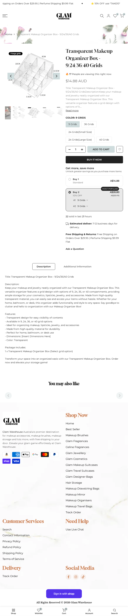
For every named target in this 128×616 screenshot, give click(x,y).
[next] (56, 76)
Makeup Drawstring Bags (82, 488)
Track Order (73, 512)
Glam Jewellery (76, 453)
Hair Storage (74, 482)
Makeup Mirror (75, 494)
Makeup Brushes (77, 435)
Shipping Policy (12, 553)
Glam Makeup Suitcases (82, 464)
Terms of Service (13, 559)
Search (7, 529)
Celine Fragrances (77, 447)
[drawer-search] (102, 16)
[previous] (11, 76)
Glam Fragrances (77, 441)
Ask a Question (75, 248)
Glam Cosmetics (76, 459)
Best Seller (73, 429)
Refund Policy (11, 547)
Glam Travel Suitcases (80, 470)
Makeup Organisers (79, 500)
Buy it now (94, 159)
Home (8, 34)
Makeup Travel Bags (79, 506)
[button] (119, 149)
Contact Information (16, 535)
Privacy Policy (11, 541)
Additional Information (78, 266)
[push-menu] (5, 15)
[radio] (94, 180)
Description (44, 266)
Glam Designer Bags (79, 476)
